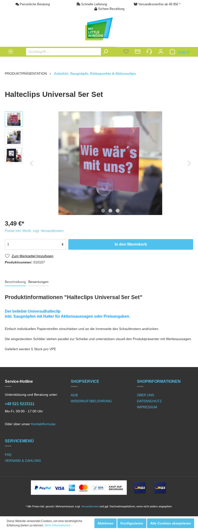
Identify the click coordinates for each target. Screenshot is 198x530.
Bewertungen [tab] (38, 282)
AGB (74, 395)
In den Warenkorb (131, 244)
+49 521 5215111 (20, 404)
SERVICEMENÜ (19, 441)
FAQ (8, 454)
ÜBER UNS (145, 395)
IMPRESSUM (147, 407)
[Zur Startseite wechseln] (99, 29)
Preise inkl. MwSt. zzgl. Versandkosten (34, 231)
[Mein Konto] (161, 52)
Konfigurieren (131, 523)
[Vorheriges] (31, 163)
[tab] (15, 281)
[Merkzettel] (126, 52)
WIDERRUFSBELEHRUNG (91, 401)
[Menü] (10, 52)
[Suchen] (107, 51)
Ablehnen (105, 523)
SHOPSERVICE (85, 381)
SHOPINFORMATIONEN (159, 381)
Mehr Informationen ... (59, 525)
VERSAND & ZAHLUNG (23, 461)
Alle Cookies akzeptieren (170, 523)
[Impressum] (149, 52)
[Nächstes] (189, 163)
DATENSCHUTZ (149, 401)
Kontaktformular (43, 424)
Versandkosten (90, 506)
